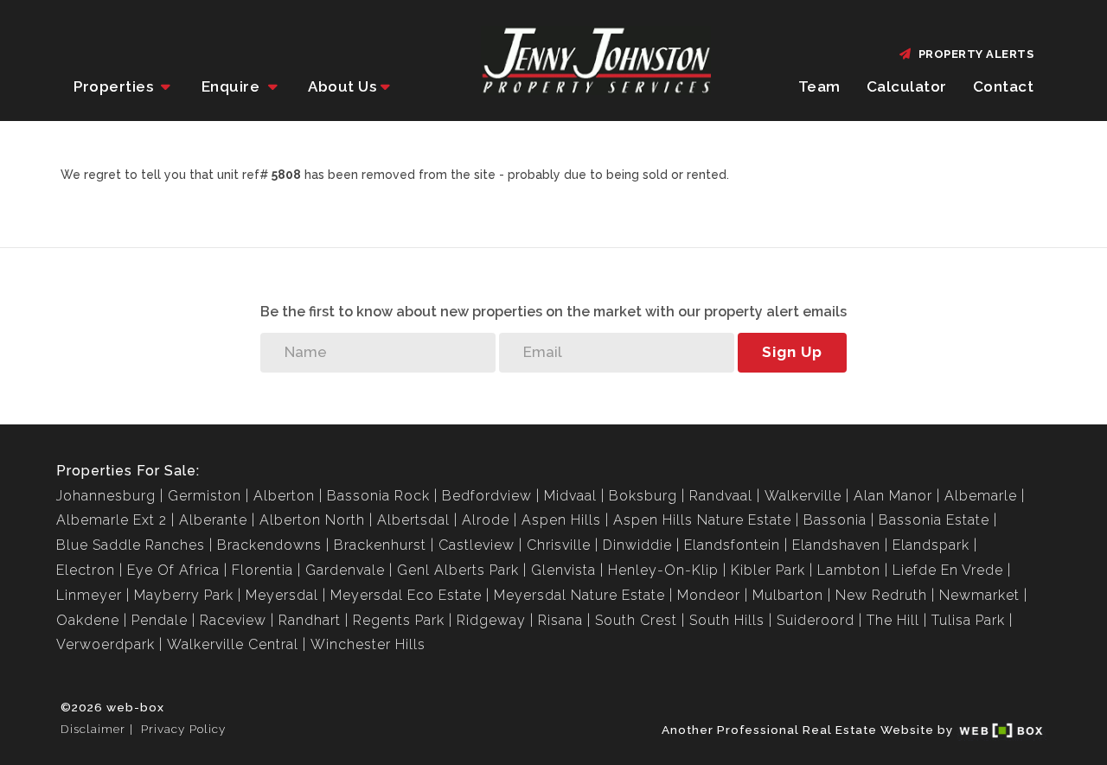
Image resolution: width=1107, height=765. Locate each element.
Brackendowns (269, 545)
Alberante (213, 520)
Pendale (159, 620)
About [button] (342, 86)
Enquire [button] (233, 86)
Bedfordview (487, 496)
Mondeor (708, 595)
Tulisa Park (968, 620)
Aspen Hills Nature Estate (702, 520)
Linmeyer (89, 595)
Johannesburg (106, 496)
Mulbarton (787, 595)
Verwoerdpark (105, 644)
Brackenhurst (380, 545)
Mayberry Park (184, 595)
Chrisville (559, 545)
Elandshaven (836, 545)
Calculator (907, 86)
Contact (1003, 86)
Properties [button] (115, 86)
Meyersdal (282, 595)
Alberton (284, 496)
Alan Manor (893, 496)
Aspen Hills (561, 520)
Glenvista (563, 570)
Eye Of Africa (173, 570)
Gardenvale (345, 570)
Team (819, 86)
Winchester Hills (368, 644)
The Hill (893, 620)
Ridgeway (491, 620)
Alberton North (312, 520)
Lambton (848, 570)
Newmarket (979, 595)
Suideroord (815, 620)
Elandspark (931, 545)
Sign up (792, 351)
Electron (85, 570)
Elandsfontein (732, 545)
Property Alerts (973, 54)
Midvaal (570, 496)
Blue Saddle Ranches (130, 545)
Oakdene (87, 620)
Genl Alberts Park (458, 570)
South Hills (727, 620)
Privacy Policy (183, 729)
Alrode (485, 520)
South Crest (636, 620)
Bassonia (835, 520)
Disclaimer (93, 729)
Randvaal (720, 496)
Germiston (204, 496)
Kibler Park (768, 570)
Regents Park (399, 620)
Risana (560, 620)
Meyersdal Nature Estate (579, 595)
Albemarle (980, 496)
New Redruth (881, 595)
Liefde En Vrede (948, 570)
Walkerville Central (232, 644)
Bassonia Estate (934, 520)
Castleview (476, 545)
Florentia (262, 570)
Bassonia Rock (378, 496)
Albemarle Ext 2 (111, 520)
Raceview (233, 620)
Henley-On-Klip (663, 570)
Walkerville (803, 496)
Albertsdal (413, 520)
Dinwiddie (637, 545)
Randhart (309, 620)
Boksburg (643, 496)
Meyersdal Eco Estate (406, 595)
